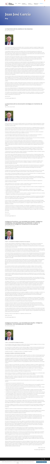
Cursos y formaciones (30, 4)
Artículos (41, 3)
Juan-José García (11, 30)
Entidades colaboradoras (24, 4)
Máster (19, 3)
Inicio (16, 3)
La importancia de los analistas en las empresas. (19, 29)
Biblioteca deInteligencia (36, 4)
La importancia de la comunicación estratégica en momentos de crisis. (23, 104)
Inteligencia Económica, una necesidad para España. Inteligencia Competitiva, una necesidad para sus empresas (23, 323)
